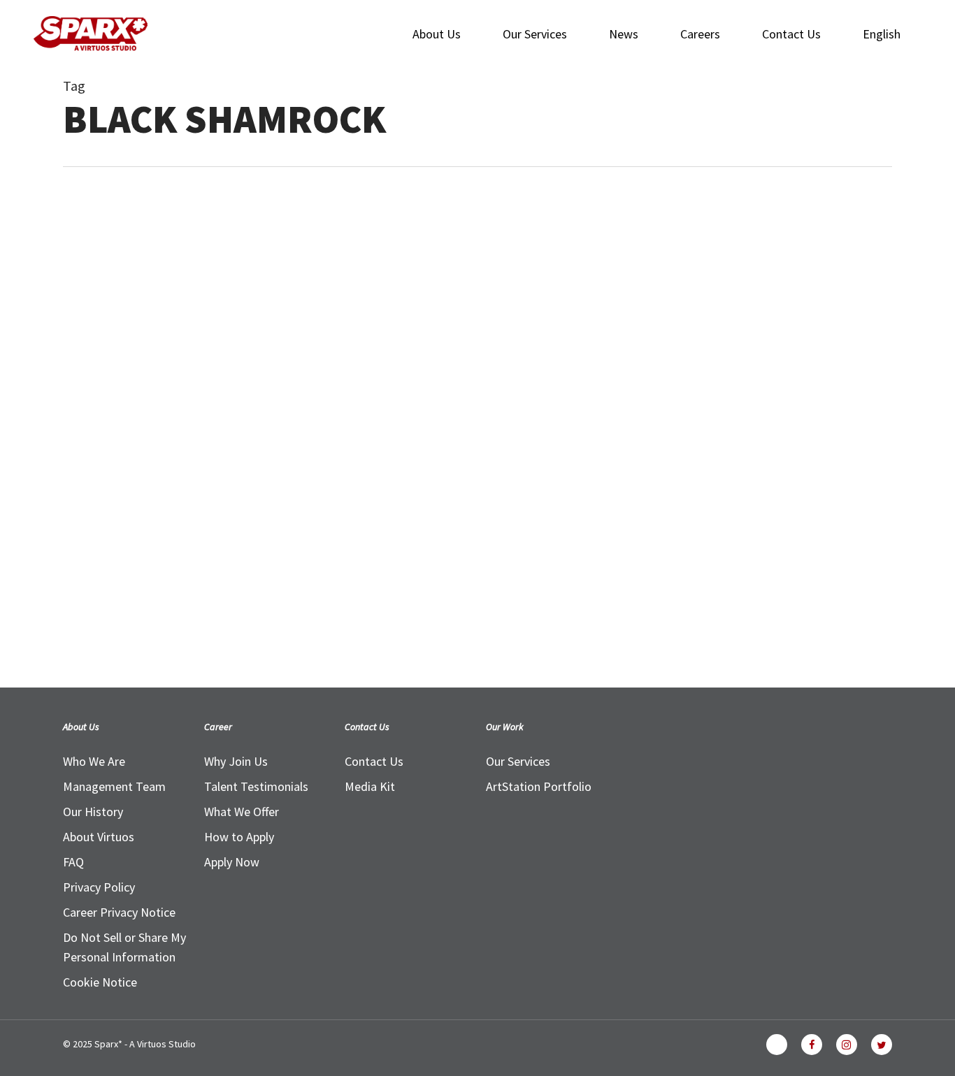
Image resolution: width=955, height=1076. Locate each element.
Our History (93, 812)
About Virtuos (98, 837)
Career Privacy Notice (119, 912)
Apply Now (231, 862)
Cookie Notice (100, 982)
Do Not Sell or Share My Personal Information (124, 947)
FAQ (73, 862)
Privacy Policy (99, 887)
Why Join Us (236, 761)
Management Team (114, 786)
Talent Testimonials (256, 786)
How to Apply (239, 837)
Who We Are (94, 761)
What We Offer (241, 812)
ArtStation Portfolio (538, 786)
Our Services (518, 761)
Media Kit (370, 786)
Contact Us (374, 761)
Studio (87, 544)
